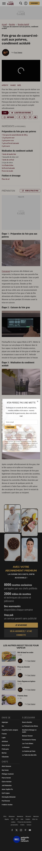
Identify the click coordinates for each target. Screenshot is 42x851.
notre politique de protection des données (17, 439)
